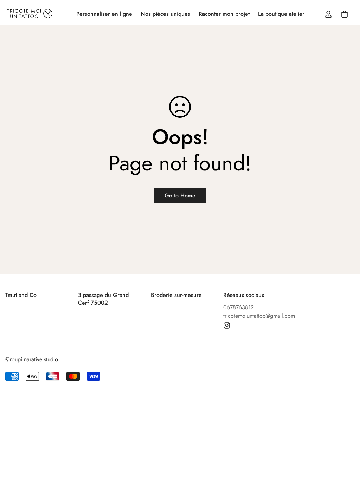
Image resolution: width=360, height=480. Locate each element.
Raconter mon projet (224, 14)
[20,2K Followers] (226, 325)
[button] (344, 14)
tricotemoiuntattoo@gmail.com (259, 316)
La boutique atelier (281, 14)
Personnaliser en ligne (104, 14)
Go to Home (180, 196)
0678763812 (238, 307)
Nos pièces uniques (165, 14)
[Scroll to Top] (346, 442)
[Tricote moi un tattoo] (29, 14)
